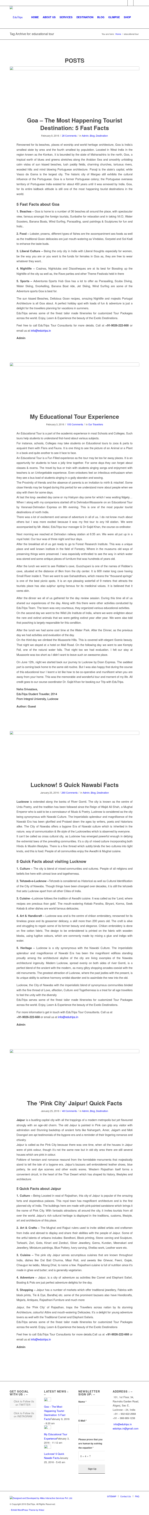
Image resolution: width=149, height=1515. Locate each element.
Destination (102, 135)
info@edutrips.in (41, 330)
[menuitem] (35, 17)
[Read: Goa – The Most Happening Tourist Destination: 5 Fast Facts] (47, 1400)
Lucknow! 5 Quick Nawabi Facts (74, 784)
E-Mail (82, 1420)
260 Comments (70, 792)
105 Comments (75, 424)
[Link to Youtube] (136, 3)
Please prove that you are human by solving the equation (90, 1443)
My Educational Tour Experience (74, 416)
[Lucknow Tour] (74, 753)
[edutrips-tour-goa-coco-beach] (74, 89)
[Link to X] (130, 3)
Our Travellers (95, 424)
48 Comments (69, 1110)
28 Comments (69, 135)
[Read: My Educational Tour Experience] (47, 1428)
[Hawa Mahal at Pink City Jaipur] (74, 1071)
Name (82, 1401)
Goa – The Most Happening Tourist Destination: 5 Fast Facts (74, 124)
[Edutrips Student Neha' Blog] (74, 385)
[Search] (136, 17)
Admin (85, 135)
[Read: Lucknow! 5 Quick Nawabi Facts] (47, 1447)
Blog (92, 135)
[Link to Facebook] (124, 3)
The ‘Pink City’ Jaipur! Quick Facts (74, 1103)
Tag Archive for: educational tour (32, 34)
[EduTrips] (16, 17)
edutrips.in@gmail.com (126, 1428)
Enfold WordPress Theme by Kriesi (27, 1509)
